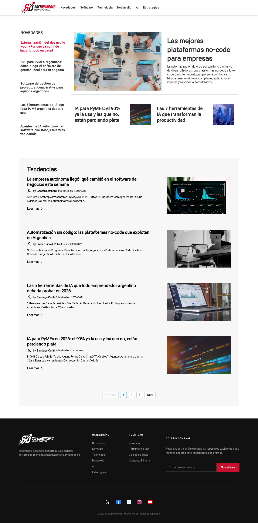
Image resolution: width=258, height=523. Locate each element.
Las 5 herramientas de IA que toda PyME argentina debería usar (42, 109)
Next (150, 395)
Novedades (99, 443)
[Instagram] (139, 502)
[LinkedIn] (129, 502)
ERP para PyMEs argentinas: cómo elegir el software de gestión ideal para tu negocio (42, 66)
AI (93, 466)
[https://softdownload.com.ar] (38, 7)
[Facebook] (118, 502)
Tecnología (99, 454)
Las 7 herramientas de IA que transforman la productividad (180, 114)
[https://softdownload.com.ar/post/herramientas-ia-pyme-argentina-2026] (140, 114)
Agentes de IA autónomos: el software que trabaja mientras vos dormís (42, 130)
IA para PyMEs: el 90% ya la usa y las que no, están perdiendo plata (97, 114)
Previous (110, 395)
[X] (108, 502)
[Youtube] (150, 502)
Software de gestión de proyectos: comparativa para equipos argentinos (41, 87)
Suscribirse (228, 467)
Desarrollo (98, 460)
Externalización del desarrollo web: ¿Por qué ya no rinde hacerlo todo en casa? (42, 46)
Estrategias (99, 472)
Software (97, 448)
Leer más (33, 208)
